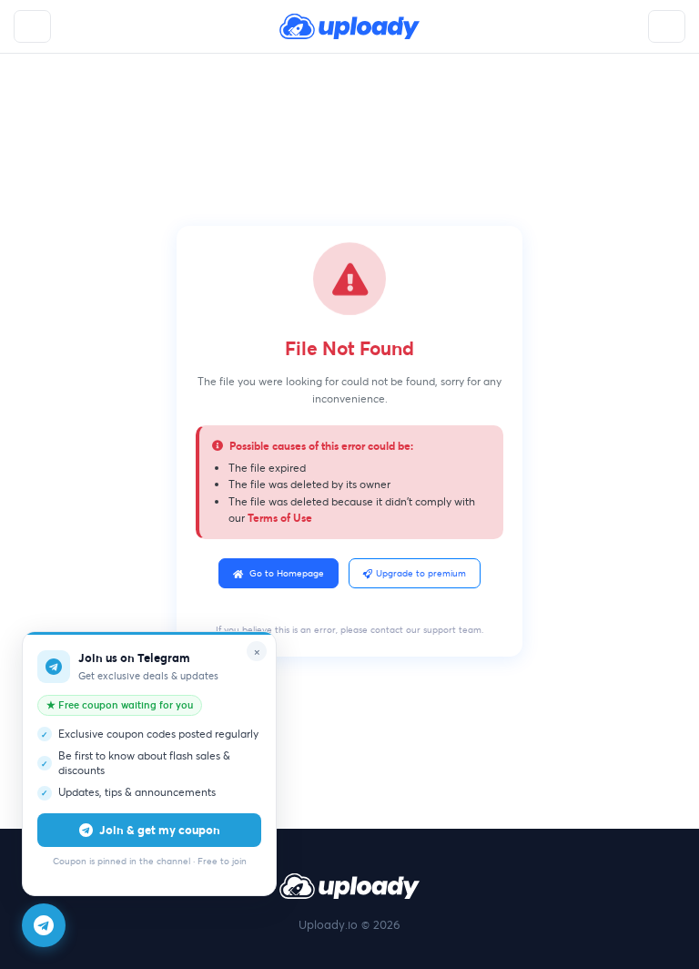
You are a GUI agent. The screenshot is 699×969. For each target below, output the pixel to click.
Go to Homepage (286, 573)
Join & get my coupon (159, 829)
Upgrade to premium (421, 573)
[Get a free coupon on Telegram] (44, 925)
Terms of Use (280, 517)
